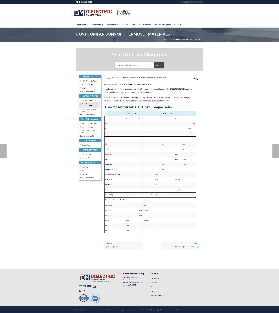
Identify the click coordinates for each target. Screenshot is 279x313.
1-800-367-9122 (85, 2)
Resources (111, 24)
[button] (195, 78)
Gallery (125, 24)
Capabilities (81, 24)
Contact (147, 24)
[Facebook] (80, 291)
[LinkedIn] (84, 291)
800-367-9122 (85, 286)
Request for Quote (162, 24)
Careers (177, 24)
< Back (108, 79)
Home (166, 39)
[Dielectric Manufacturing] (102, 13)
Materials (96, 24)
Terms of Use (146, 310)
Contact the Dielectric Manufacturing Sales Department (128, 97)
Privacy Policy (155, 310)
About (134, 24)
